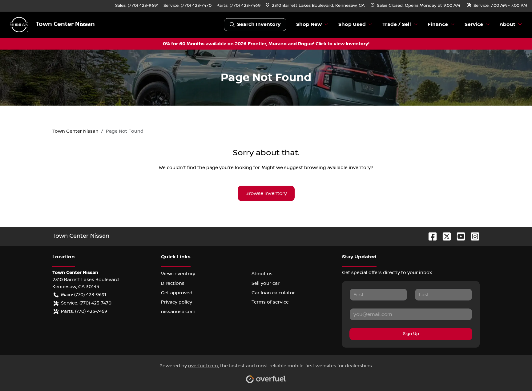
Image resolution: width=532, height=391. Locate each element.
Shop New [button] (309, 24)
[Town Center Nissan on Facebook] (430, 236)
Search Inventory (258, 24)
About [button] (507, 24)
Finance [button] (438, 24)
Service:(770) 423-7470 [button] (86, 303)
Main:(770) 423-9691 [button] (83, 294)
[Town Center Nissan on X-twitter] (444, 236)
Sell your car (266, 283)
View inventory (178, 273)
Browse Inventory (266, 193)
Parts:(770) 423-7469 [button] (84, 311)
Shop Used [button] (352, 24)
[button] (315, 5)
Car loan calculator (273, 293)
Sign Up (411, 333)
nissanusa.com (178, 311)
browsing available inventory (337, 167)
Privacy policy (176, 302)
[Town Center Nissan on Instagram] (472, 236)
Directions (172, 283)
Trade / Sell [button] (396, 24)
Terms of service (270, 302)
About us (262, 273)
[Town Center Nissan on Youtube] (458, 236)
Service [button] (474, 24)
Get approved (176, 293)
